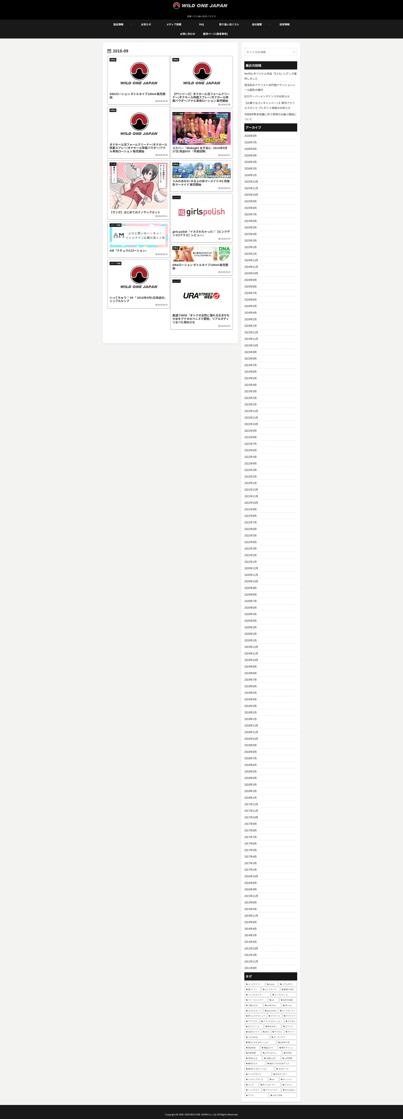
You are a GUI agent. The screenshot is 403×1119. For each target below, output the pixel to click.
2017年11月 (251, 811)
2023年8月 (250, 358)
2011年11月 (251, 961)
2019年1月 (250, 719)
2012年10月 (251, 948)
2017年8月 (250, 830)
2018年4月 (250, 778)
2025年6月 (250, 221)
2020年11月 (251, 575)
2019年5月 (250, 693)
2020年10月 (251, 581)
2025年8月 (250, 208)
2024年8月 (250, 286)
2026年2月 (250, 168)
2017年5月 (250, 850)
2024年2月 (250, 319)
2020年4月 (250, 621)
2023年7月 (250, 365)
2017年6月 (250, 843)
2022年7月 (250, 444)
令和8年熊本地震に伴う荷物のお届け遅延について (270, 116)
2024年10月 (251, 273)
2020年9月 (250, 588)
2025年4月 (250, 234)
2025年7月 (250, 214)
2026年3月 (250, 162)
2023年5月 (250, 378)
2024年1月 (250, 326)
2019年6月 (250, 686)
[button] (294, 52)
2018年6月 (250, 765)
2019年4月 (250, 699)
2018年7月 (250, 758)
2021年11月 (251, 496)
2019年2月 (250, 712)
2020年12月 (251, 568)
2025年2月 (250, 247)
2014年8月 (250, 922)
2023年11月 (251, 339)
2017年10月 (251, 817)
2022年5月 (250, 457)
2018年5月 (250, 771)
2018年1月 (250, 797)
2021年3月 (250, 548)
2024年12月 (251, 260)
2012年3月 (250, 955)
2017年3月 (250, 863)
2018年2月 (250, 791)
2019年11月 (251, 653)
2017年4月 (250, 856)
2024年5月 (250, 306)
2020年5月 (250, 614)
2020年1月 (250, 640)
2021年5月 (250, 535)
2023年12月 (251, 332)
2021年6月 (250, 529)
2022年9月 (250, 431)
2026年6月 (250, 149)
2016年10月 (251, 876)
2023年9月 (250, 352)
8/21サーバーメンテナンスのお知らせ (267, 96)
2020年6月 (250, 607)
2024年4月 (250, 312)
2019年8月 (250, 673)
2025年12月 (251, 181)
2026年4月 (250, 155)
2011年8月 (250, 968)
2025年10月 (251, 194)
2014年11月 (251, 915)
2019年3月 (250, 706)
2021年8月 (250, 516)
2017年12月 (251, 804)
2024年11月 (251, 267)
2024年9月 (250, 280)
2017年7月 (250, 837)
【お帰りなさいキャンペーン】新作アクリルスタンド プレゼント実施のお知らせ (269, 105)
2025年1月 (250, 254)
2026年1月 (250, 175)
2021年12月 (251, 489)
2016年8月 (250, 883)
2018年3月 (250, 784)
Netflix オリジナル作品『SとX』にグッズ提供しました (270, 76)
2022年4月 (250, 463)
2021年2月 (250, 555)
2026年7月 (250, 142)
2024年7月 (250, 293)
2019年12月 (251, 647)
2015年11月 (251, 896)
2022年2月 (250, 476)
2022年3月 (250, 470)
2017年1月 (250, 869)
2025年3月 (250, 240)
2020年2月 (250, 634)
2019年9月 (250, 666)
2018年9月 (250, 745)
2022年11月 (251, 417)
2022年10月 (251, 424)
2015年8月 (250, 902)
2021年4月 (250, 542)
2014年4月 (250, 929)
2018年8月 (250, 752)
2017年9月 (250, 824)
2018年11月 (251, 732)
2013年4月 (250, 942)
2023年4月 (250, 385)
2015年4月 (250, 909)
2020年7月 (250, 601)
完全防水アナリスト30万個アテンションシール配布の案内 (269, 87)
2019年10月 (251, 660)
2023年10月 (251, 345)
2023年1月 (250, 404)
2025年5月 (250, 227)
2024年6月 (250, 299)
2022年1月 (250, 483)
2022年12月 (251, 411)
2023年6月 (250, 371)
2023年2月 (250, 398)
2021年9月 (250, 509)
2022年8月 (250, 437)
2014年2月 (250, 935)
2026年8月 (250, 136)
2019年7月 (250, 679)
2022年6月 (250, 450)
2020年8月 (250, 594)
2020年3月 (250, 627)
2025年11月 (251, 188)
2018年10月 (251, 739)
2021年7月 (250, 522)
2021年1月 (250, 562)
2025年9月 (250, 201)
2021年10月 (251, 503)
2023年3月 (250, 391)
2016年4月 (250, 889)
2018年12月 (251, 725)
